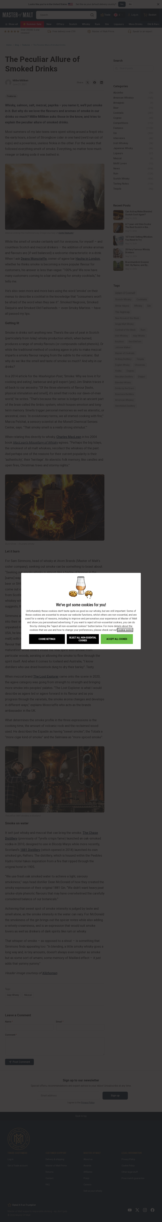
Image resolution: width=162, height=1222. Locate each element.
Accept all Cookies (116, 639)
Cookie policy (125, 629)
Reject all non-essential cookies (82, 639)
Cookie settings (47, 639)
